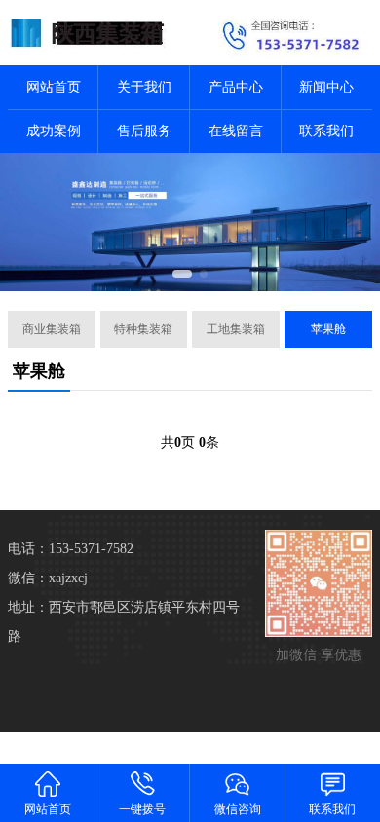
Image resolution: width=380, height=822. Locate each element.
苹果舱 (328, 329)
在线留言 (236, 131)
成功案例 (53, 131)
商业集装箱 (51, 329)
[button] (182, 274)
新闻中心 (326, 87)
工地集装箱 (236, 329)
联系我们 (326, 131)
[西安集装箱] (95, 32)
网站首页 (53, 87)
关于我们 (144, 87)
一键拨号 (142, 809)
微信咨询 (237, 809)
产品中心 (236, 87)
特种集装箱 (143, 329)
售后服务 (144, 131)
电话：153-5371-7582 (70, 549)
